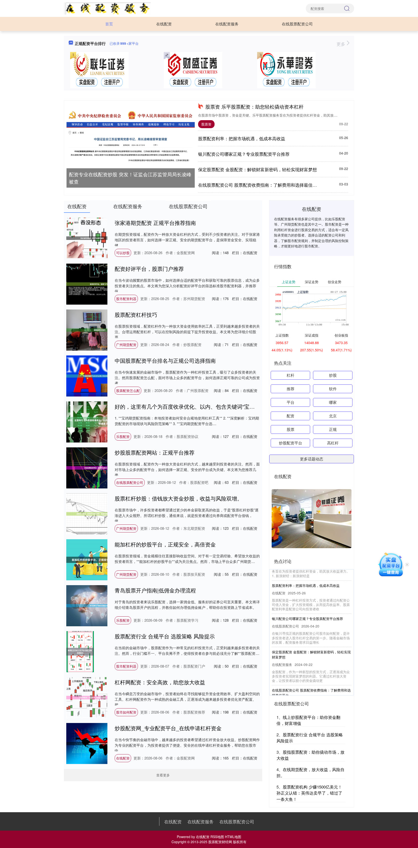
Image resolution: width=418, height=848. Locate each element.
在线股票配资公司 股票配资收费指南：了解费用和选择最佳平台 (259, 185)
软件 (333, 388)
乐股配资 (123, 436)
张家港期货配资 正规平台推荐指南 (155, 222)
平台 (290, 402)
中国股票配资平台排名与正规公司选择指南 (165, 360)
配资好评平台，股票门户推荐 (149, 268)
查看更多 (163, 775)
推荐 (290, 388)
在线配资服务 (227, 24)
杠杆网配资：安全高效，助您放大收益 (160, 682)
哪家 (333, 402)
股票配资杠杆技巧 (136, 314)
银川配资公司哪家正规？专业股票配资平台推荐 (244, 154)
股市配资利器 (126, 298)
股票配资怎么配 (128, 390)
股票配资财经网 (220, 841)
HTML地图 (233, 836)
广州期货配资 (126, 344)
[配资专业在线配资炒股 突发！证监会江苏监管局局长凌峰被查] (131, 137)
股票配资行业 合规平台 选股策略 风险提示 (165, 636)
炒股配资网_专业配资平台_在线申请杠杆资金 (168, 728)
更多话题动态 (311, 459)
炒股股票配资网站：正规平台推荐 (154, 452)
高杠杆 (333, 443)
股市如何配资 (126, 712)
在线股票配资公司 (297, 24)
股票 (290, 429)
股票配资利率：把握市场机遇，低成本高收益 (241, 138)
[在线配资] (107, 8)
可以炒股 (123, 252)
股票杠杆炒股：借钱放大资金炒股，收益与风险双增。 (178, 498)
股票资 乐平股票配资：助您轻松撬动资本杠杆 (254, 106)
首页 (109, 24)
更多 (341, 44)
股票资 (206, 124)
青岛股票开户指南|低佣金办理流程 (155, 590)
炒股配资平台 (290, 443)
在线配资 (164, 24)
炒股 (333, 375)
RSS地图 (217, 836)
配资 (290, 416)
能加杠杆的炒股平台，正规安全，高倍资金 (165, 544)
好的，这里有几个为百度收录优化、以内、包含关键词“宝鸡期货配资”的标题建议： (212, 406)
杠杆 (290, 375)
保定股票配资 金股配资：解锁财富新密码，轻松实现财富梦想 (257, 169)
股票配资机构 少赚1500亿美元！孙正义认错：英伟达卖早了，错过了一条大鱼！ (309, 793)
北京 (333, 416)
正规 (333, 429)
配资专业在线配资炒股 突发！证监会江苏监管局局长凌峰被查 (130, 178)
